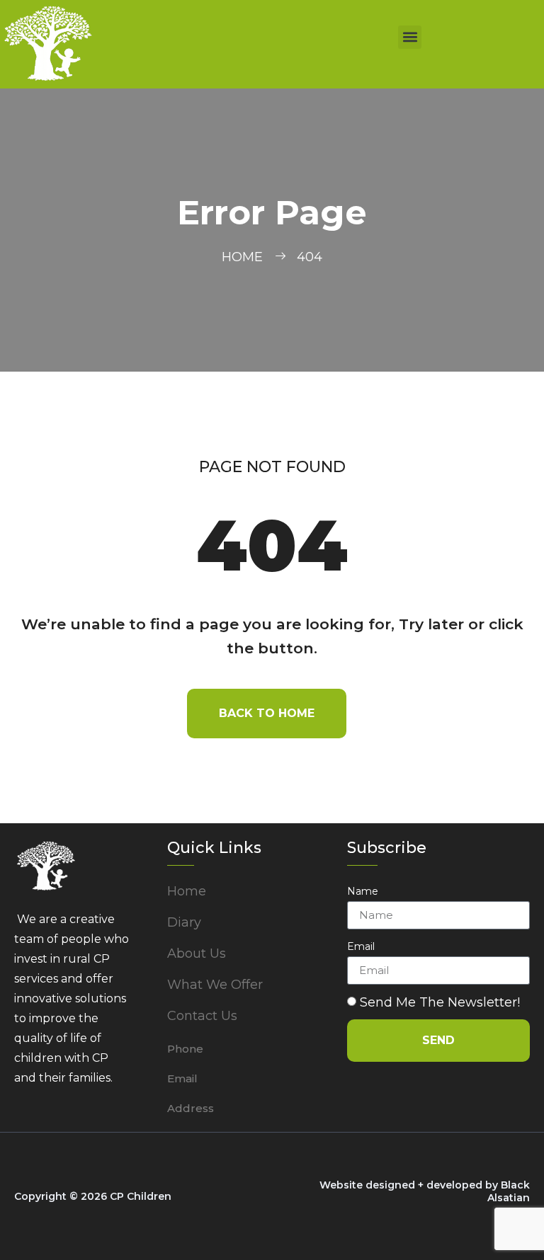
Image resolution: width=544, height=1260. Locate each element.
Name (362, 891)
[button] (409, 37)
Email (361, 946)
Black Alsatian (508, 1191)
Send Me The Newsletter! (440, 1002)
